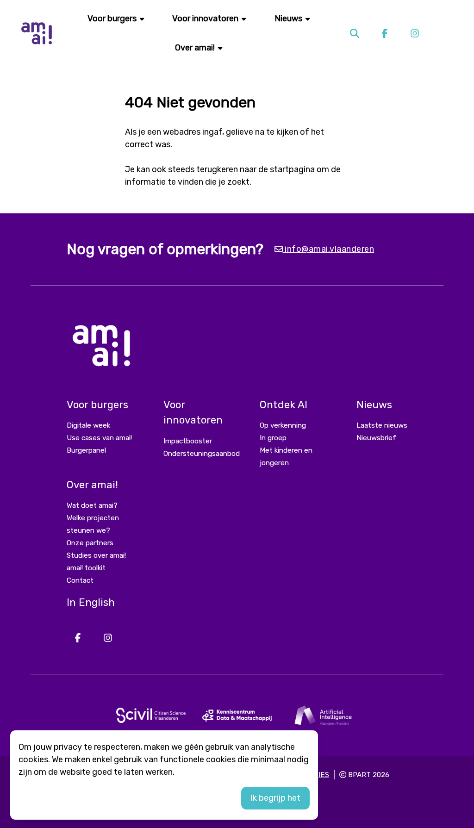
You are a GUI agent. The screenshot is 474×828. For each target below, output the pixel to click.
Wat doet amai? (92, 505)
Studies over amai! (96, 555)
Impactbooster (187, 441)
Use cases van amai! (99, 438)
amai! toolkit (86, 568)
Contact (80, 580)
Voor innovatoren (206, 18)
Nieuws (289, 18)
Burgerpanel (86, 450)
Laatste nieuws (381, 425)
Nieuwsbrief (376, 438)
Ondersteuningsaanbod (201, 453)
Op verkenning (283, 425)
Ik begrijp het (275, 798)
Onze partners (90, 543)
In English (91, 602)
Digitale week (88, 425)
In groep (273, 438)
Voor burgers (112, 18)
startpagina (292, 169)
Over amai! (196, 48)
